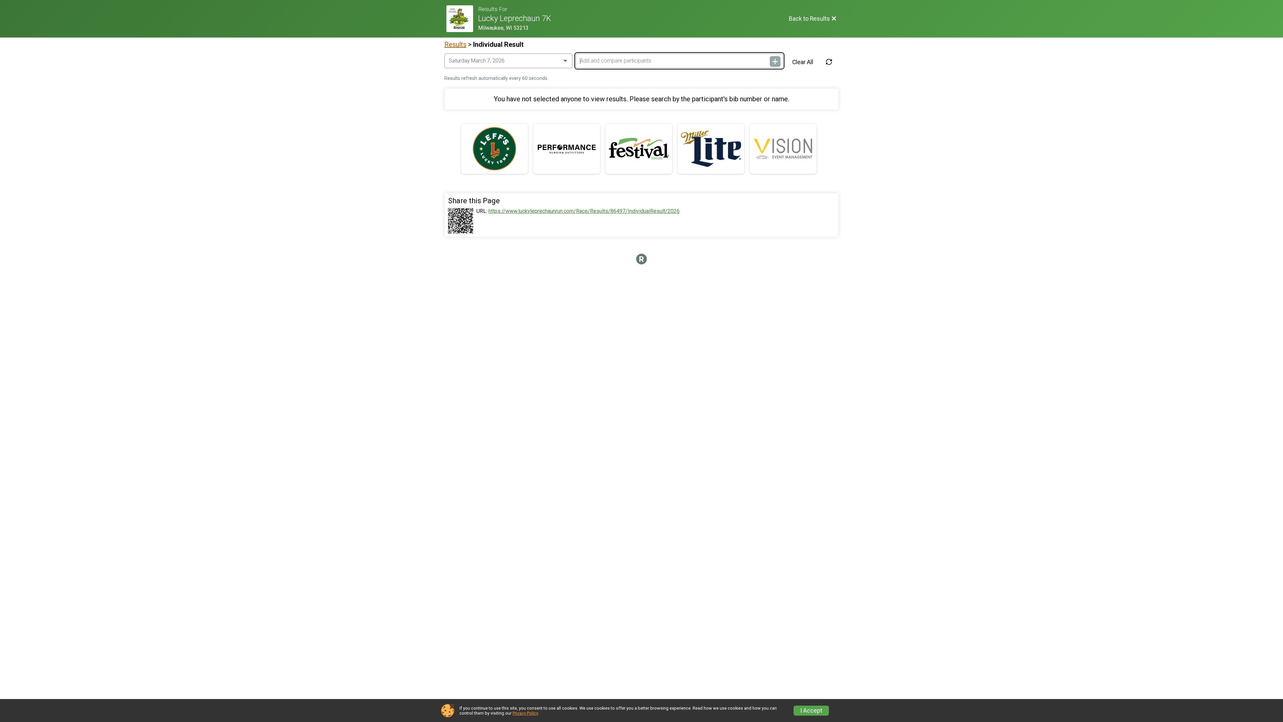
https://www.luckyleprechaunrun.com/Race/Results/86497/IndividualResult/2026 (584, 211)
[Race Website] (462, 18)
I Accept (811, 710)
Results (455, 44)
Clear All (802, 62)
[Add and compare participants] (775, 61)
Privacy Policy (525, 713)
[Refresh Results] (829, 62)
